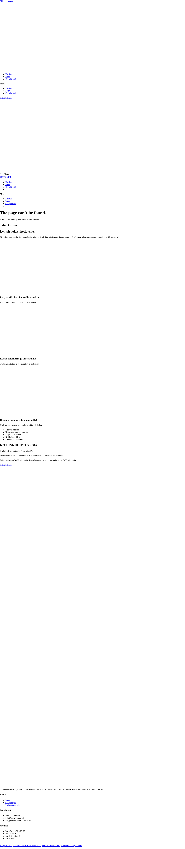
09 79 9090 (6, 177)
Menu (7, 76)
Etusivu (8, 74)
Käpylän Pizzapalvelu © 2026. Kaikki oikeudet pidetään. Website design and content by (41, 845)
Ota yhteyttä (10, 79)
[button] (92, 84)
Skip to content (6, 1)
